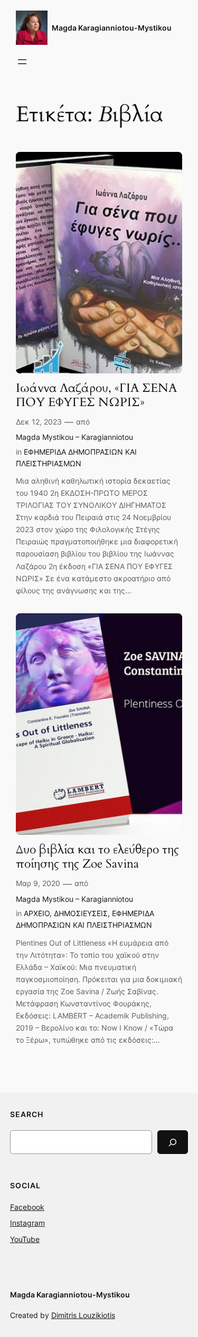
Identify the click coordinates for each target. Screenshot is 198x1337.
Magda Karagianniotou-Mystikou (112, 27)
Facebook (27, 1207)
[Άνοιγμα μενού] (22, 61)
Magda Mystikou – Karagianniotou (74, 436)
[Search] (172, 1142)
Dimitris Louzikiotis (83, 1315)
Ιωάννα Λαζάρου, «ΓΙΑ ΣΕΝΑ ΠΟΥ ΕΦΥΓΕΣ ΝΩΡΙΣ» (96, 395)
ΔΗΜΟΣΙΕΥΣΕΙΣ (81, 913)
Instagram (27, 1222)
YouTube (25, 1239)
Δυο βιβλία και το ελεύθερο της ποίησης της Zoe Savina (97, 857)
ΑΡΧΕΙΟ (37, 913)
